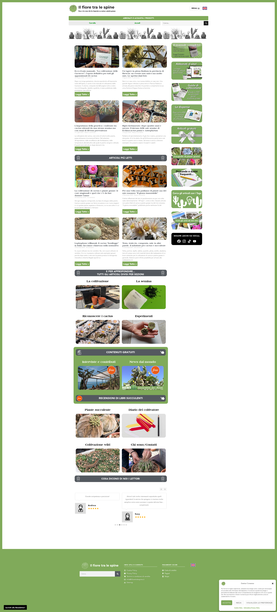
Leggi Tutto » (82, 94)
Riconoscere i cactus (98, 316)
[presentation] (161, 489)
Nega (238, 603)
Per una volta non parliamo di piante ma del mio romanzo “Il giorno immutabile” (144, 192)
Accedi (137, 23)
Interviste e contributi (98, 362)
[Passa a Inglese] (204, 8)
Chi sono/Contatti (144, 444)
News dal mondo (143, 362)
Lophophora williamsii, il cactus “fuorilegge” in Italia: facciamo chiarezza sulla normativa (97, 244)
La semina (143, 281)
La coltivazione (98, 281)
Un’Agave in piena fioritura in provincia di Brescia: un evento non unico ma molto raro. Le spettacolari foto (143, 73)
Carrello (92, 23)
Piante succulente (98, 409)
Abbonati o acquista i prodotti (138, 18)
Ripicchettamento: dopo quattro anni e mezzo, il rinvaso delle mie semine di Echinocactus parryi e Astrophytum (141, 128)
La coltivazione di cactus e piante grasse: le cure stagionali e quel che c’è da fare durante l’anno (96, 193)
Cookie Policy (238, 608)
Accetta (227, 603)
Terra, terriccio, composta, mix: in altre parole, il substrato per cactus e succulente (144, 244)
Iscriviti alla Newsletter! (15, 607)
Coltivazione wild (97, 444)
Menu (195, 8)
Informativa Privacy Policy (252, 608)
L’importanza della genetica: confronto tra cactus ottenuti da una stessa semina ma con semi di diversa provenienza (96, 128)
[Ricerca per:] (183, 23)
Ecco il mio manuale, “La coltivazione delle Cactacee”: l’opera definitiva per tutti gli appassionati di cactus (96, 73)
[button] (273, 583)
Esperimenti (144, 316)
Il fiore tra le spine (96, 7)
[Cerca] (117, 574)
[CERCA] (206, 23)
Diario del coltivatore (144, 409)
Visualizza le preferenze (259, 603)
